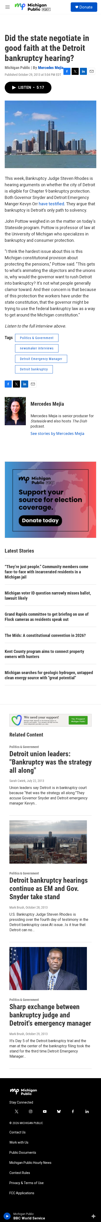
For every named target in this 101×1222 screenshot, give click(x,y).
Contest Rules (19, 1173)
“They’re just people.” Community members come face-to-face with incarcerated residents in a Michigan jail (46, 571)
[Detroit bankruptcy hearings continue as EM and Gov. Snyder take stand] (48, 842)
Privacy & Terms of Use (26, 1183)
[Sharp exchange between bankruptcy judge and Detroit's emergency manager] (48, 968)
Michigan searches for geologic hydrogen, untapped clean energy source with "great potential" (49, 675)
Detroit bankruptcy (34, 369)
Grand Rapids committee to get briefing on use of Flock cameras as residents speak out (47, 617)
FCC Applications (21, 1193)
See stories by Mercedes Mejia (57, 433)
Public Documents (22, 1152)
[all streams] (95, 1216)
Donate (86, 7)
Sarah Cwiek (17, 781)
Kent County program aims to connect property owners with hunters (44, 654)
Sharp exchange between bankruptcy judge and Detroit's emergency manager (50, 1015)
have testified (51, 203)
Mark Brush (16, 907)
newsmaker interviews (37, 348)
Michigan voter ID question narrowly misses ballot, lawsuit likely (48, 596)
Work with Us (18, 1142)
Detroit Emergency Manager (41, 359)
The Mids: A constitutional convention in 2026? (45, 635)
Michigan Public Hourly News (30, 1163)
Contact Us (17, 1132)
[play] (7, 1216)
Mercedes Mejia (50, 67)
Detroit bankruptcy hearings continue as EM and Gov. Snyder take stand (48, 888)
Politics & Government (37, 338)
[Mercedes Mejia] (15, 411)
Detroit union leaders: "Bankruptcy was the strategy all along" (50, 762)
